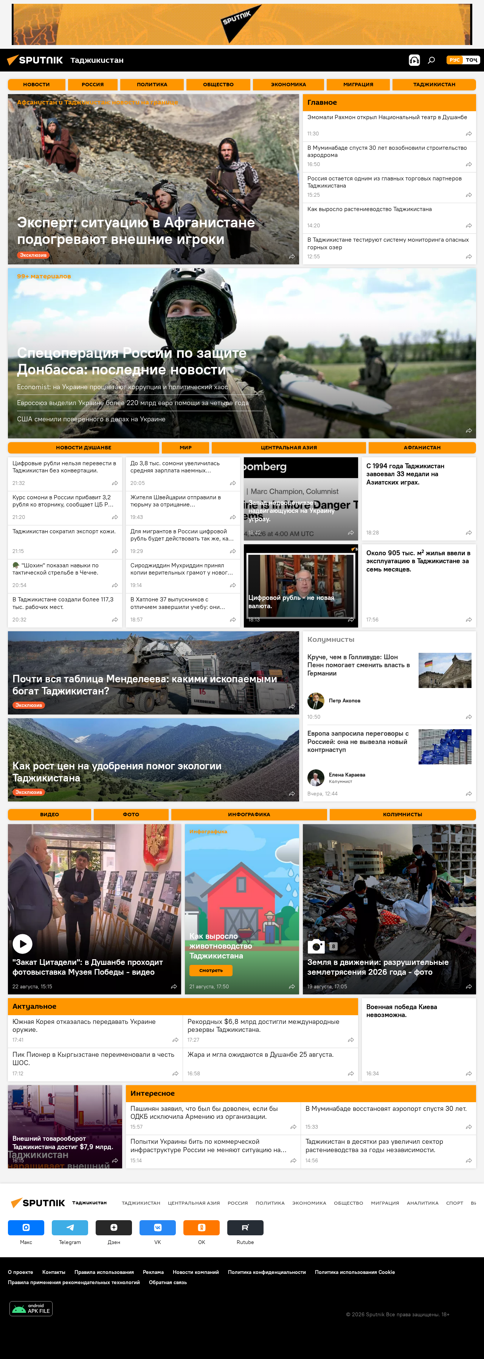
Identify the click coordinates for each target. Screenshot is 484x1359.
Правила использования (104, 1272)
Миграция (385, 1202)
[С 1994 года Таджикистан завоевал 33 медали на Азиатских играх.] (419, 498)
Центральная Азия (194, 1202)
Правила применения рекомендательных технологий (74, 1282)
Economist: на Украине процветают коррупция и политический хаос (122, 386)
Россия (238, 1202)
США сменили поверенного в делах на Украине (91, 419)
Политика (270, 1202)
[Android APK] (31, 1309)
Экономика (309, 1202)
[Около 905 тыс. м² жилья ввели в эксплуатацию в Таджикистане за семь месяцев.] (419, 585)
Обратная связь (168, 1282)
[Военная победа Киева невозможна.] (419, 1039)
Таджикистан (141, 1202)
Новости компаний (196, 1272)
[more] (292, 256)
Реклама (153, 1272)
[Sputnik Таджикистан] (37, 66)
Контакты (53, 1272)
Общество (348, 1202)
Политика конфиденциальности (267, 1272)
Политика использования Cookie (355, 1272)
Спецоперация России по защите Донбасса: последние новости (132, 361)
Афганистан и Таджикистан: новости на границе (97, 103)
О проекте (20, 1272)
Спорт (454, 1202)
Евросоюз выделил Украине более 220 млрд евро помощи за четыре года (133, 402)
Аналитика (423, 1202)
